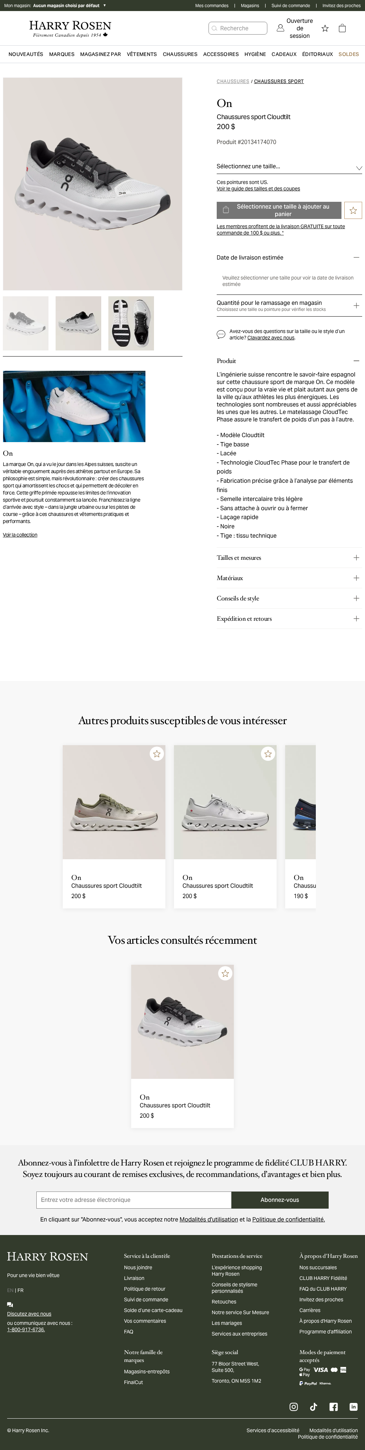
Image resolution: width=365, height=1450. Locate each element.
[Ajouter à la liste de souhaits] (157, 754)
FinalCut (133, 1382)
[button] (214, 28)
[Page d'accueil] (70, 28)
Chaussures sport (279, 81)
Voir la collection (20, 535)
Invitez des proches (342, 5)
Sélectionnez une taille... (248, 166)
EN (10, 1290)
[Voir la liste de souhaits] (325, 28)
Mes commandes (211, 5)
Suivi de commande (291, 5)
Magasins (250, 5)
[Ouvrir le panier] (342, 28)
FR (20, 1290)
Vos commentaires (145, 1321)
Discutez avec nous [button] (29, 1314)
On (224, 103)
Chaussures (233, 81)
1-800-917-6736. (26, 1329)
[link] (295, 28)
